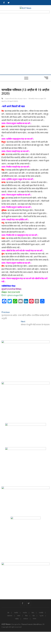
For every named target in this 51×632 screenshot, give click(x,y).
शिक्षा (26, 615)
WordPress (37, 624)
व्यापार (18, 615)
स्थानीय (16, 613)
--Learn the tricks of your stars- (16, 98)
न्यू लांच (41, 615)
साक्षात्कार (9, 615)
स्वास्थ (34, 618)
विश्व (33, 613)
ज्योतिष (16, 619)
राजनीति (41, 613)
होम (8, 613)
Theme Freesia (26, 624)
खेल (34, 615)
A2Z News (6, 624)
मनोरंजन (25, 619)
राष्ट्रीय (25, 613)
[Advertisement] (25, 48)
